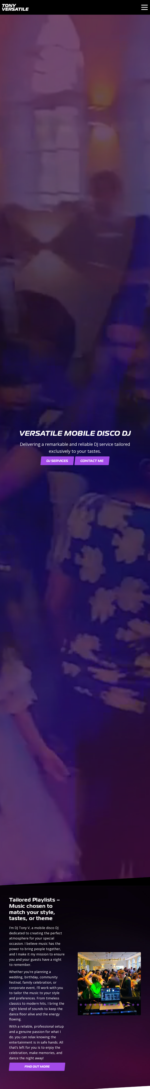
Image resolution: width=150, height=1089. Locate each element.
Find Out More (37, 1066)
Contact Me (92, 461)
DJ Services (57, 461)
